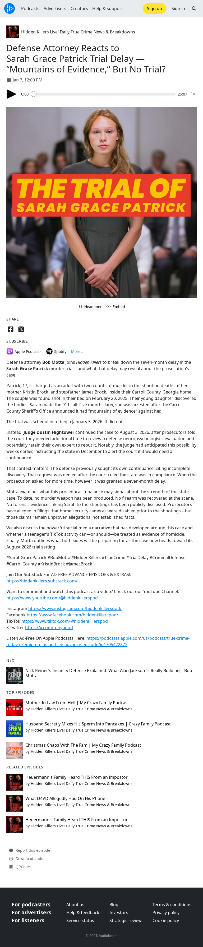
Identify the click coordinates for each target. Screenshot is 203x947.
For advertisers (31, 912)
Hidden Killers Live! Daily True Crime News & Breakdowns (78, 32)
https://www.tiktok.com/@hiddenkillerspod (64, 621)
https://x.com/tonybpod (49, 627)
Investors (118, 912)
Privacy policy (166, 912)
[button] (194, 8)
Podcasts (30, 8)
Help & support (107, 8)
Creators (79, 8)
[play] (11, 94)
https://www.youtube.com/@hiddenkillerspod (52, 598)
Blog (113, 904)
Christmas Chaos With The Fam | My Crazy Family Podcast (83, 745)
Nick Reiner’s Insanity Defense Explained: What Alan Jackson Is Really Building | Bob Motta (108, 673)
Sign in (178, 8)
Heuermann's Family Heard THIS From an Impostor (76, 777)
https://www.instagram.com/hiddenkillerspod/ (75, 608)
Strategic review (125, 920)
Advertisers (55, 8)
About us (75, 904)
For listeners (28, 920)
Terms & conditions (172, 904)
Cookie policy (166, 920)
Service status (80, 920)
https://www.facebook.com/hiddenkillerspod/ (72, 615)
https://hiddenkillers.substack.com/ (41, 581)
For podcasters (31, 904)
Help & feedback (82, 912)
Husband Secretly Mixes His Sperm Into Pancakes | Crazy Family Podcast (98, 724)
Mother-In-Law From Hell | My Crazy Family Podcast (77, 703)
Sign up (154, 8)
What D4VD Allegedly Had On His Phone (65, 798)
